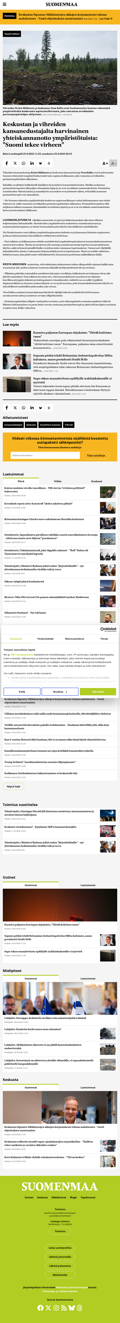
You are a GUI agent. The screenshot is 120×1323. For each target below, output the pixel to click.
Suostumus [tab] (16, 638)
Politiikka (9, 15)
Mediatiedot (60, 1274)
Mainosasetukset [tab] (74, 638)
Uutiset (7, 495)
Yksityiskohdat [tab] (45, 638)
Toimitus (60, 1231)
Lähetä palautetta (60, 1265)
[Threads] (79, 1310)
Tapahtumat (88, 1197)
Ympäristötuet (11, 33)
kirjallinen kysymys (50, 424)
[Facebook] (41, 1309)
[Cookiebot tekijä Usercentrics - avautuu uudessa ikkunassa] (102, 629)
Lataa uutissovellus (60, 1247)
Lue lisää (104, 18)
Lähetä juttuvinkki (60, 1256)
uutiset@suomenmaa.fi (60, 1215)
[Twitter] (49, 1310)
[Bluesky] (72, 1310)
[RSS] (65, 1309)
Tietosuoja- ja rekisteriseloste (60, 1291)
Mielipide (8, 1022)
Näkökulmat (59, 1197)
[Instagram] (57, 1309)
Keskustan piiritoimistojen (72, 1287)
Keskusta (31, 424)
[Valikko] (4, 4)
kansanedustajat (13, 424)
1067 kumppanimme (21, 654)
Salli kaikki (98, 691)
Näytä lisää (13, 786)
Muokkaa (58, 691)
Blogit (73, 1197)
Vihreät (69, 424)
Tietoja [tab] (104, 638)
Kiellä (22, 691)
